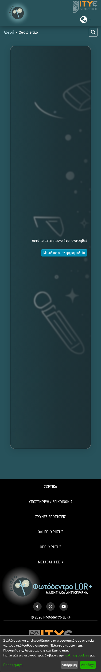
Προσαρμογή (13, 665)
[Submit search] (93, 32)
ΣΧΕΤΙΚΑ (50, 487)
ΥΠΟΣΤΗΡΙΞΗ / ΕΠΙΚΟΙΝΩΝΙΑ (51, 502)
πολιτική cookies (77, 655)
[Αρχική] (50, 586)
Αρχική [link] (9, 32)
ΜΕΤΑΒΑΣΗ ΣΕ (49, 562)
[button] (18, 13)
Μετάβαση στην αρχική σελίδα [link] (64, 253)
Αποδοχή (88, 665)
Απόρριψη (69, 665)
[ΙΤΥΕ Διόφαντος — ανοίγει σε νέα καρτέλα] (85, 7)
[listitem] (37, 606)
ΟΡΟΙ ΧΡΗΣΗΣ (50, 547)
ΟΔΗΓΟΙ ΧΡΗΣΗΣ (50, 532)
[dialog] (50, 654)
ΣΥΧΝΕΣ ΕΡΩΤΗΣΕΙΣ (50, 517)
